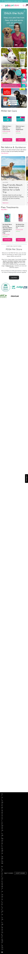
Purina (20, 261)
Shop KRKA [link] (4, 209)
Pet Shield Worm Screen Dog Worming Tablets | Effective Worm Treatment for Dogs (7, 229)
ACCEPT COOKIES (20, 873)
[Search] (23, 6)
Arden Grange (9, 262)
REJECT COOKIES (8, 873)
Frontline (15, 261)
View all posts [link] (4, 153)
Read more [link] (5, 202)
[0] (26, 6)
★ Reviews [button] (26, 478)
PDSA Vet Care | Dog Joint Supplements (7, 127)
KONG (15, 262)
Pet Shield (10, 261)
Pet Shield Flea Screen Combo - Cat (20, 226)
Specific (5, 261)
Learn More (14, 277)
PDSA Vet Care (10, 265)
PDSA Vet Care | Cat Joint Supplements (20, 127)
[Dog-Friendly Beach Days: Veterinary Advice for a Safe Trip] (13, 168)
